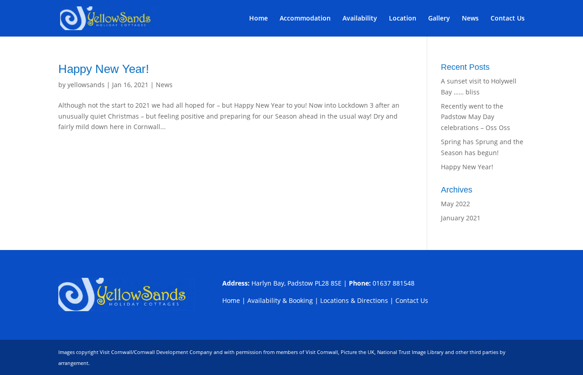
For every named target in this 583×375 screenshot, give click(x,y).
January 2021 (461, 218)
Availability (360, 18)
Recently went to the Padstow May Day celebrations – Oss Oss (475, 117)
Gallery (439, 18)
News (470, 18)
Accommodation (305, 18)
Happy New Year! (103, 69)
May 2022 (455, 203)
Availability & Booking (280, 300)
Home (258, 18)
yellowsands (86, 84)
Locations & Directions (354, 300)
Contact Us (508, 18)
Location (402, 18)
